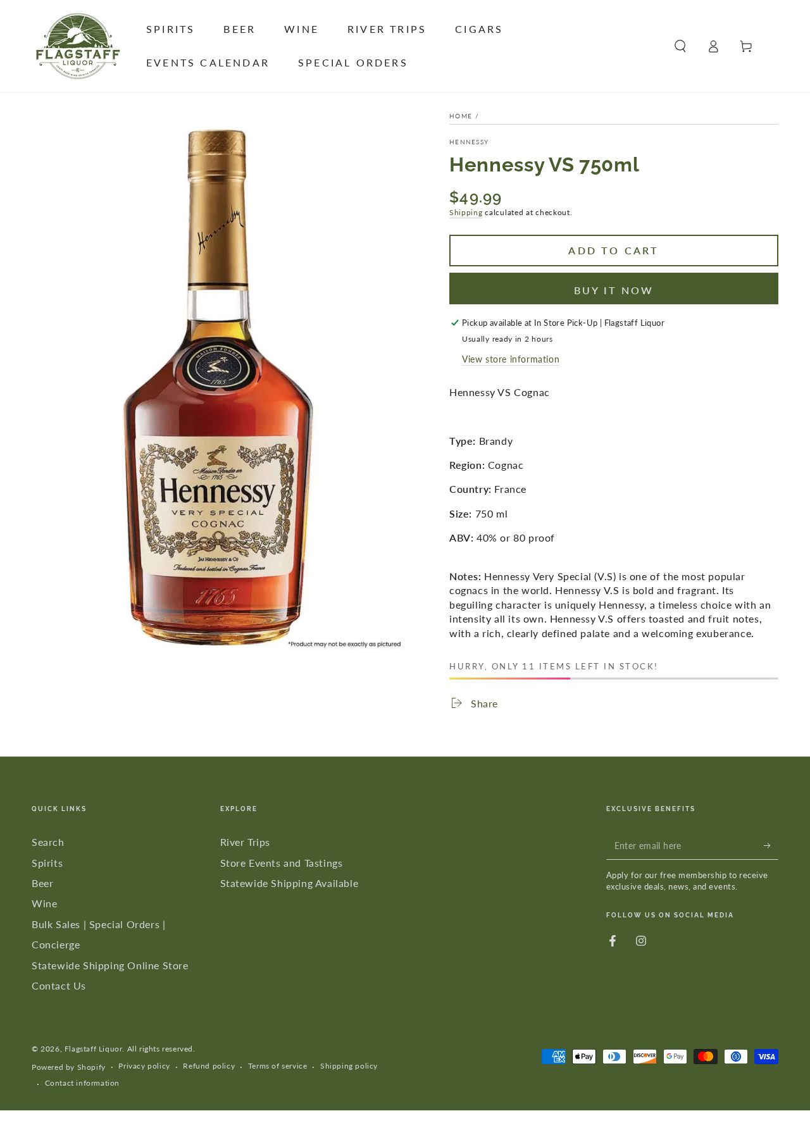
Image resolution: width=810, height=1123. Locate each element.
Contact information (82, 1083)
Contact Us (59, 985)
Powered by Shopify (69, 1067)
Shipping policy (349, 1065)
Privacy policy (144, 1065)
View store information (510, 359)
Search (48, 842)
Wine (44, 903)
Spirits (47, 863)
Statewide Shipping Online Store (110, 965)
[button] (680, 46)
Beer (42, 883)
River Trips (245, 842)
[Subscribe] (771, 845)
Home (460, 116)
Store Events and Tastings (281, 863)
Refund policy (209, 1065)
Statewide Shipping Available (289, 883)
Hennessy (469, 142)
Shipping (466, 212)
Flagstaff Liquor (94, 1048)
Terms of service (278, 1065)
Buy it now (614, 290)
